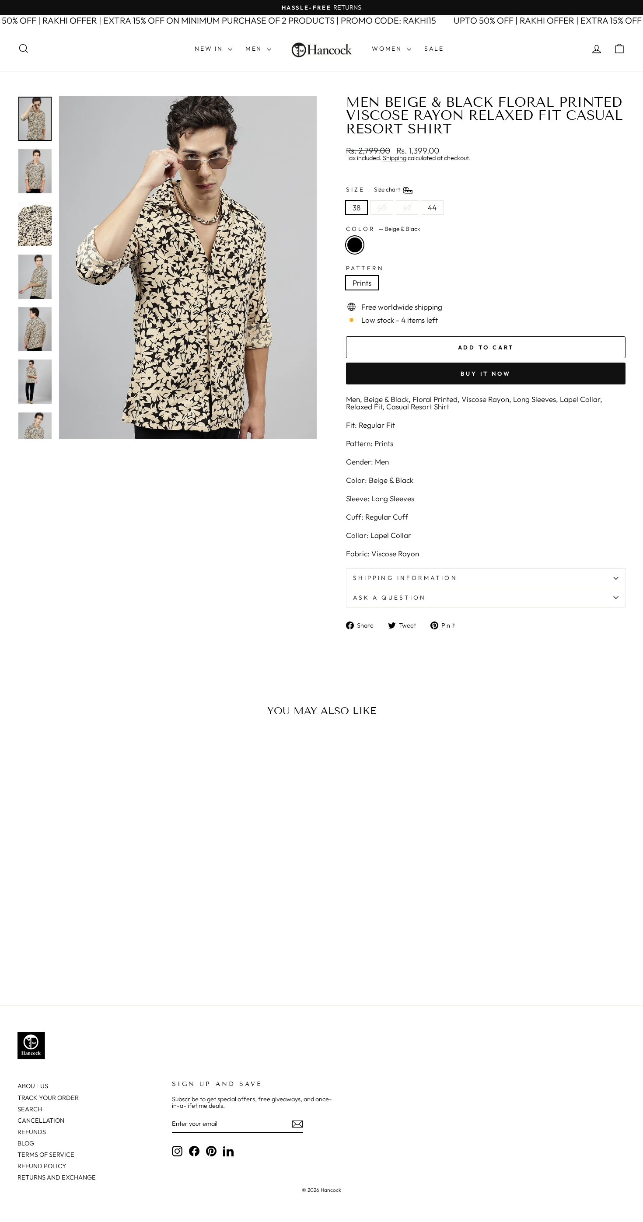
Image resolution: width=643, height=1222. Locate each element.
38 (356, 207)
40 (381, 207)
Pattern (365, 268)
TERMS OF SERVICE (45, 1155)
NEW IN (210, 48)
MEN (255, 48)
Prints (362, 282)
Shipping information (405, 578)
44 (432, 207)
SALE (434, 48)
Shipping (394, 158)
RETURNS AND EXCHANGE (56, 1177)
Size (374, 189)
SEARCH (29, 1109)
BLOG (25, 1143)
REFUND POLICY (41, 1166)
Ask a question (389, 597)
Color (383, 229)
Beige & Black (354, 245)
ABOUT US (32, 1086)
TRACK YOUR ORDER (48, 1098)
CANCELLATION (40, 1120)
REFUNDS (31, 1132)
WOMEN (388, 48)
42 (407, 207)
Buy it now (486, 373)
